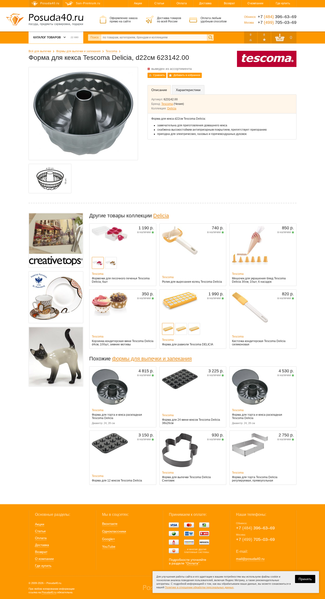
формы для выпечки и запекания (152, 359)
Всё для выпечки (40, 51)
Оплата (182, 3)
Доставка (205, 3)
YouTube (108, 546)
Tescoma (111, 51)
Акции (138, 3)
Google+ (108, 539)
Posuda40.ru (49, 592)
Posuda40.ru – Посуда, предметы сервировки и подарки (56, 20)
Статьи (159, 3)
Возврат (229, 3)
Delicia (171, 108)
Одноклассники (114, 531)
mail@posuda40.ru (250, 559)
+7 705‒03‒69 (255, 539)
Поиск (94, 37)
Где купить (283, 3)
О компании (255, 3)
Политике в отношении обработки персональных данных (199, 587)
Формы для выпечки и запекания (78, 51)
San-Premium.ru (88, 3)
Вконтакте (110, 524)
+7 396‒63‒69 (255, 528)
